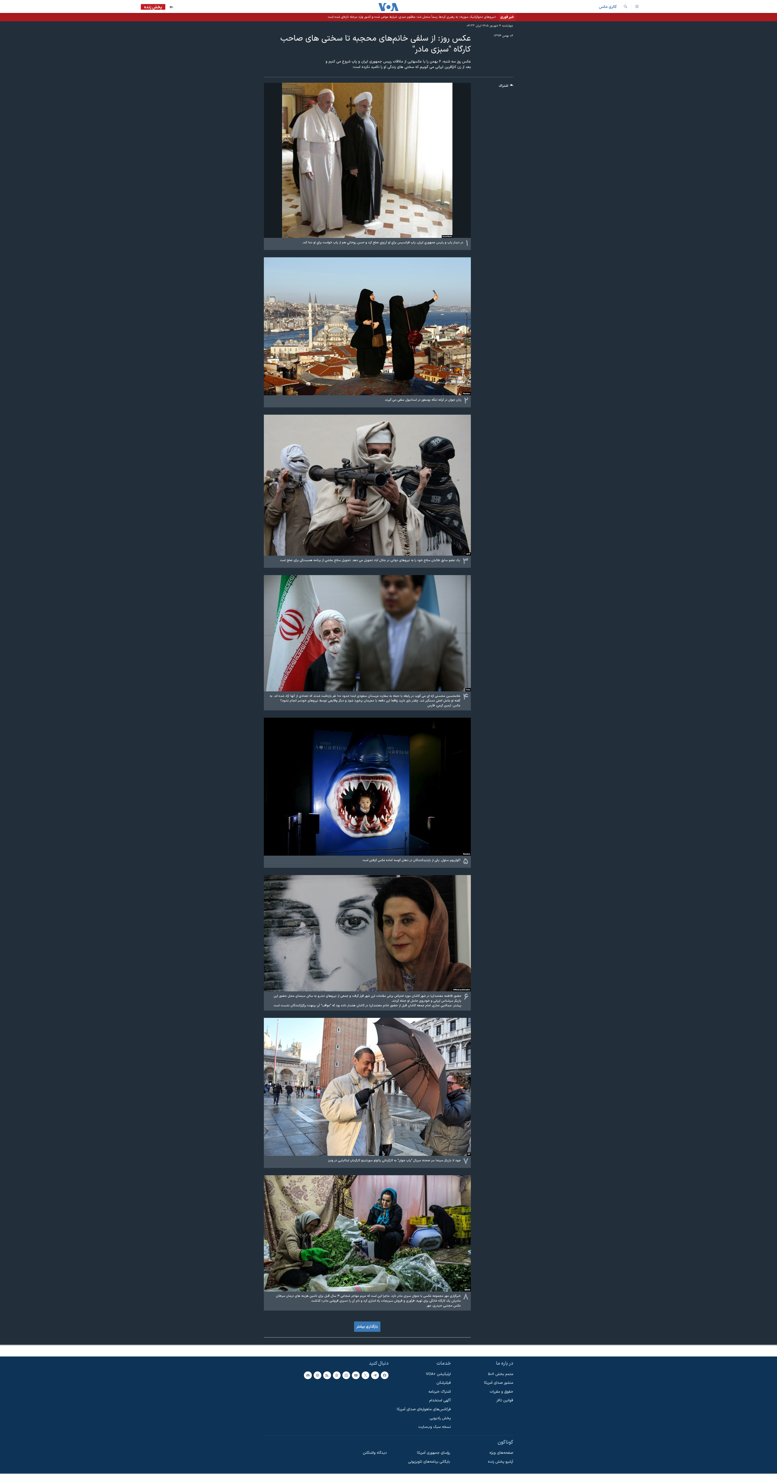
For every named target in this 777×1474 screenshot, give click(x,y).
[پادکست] (317, 1375)
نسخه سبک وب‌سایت (434, 1427)
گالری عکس (608, 7)
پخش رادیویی (440, 1418)
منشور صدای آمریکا (498, 1383)
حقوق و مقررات (501, 1392)
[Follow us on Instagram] (346, 1375)
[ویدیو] (171, 7)
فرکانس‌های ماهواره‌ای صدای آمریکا (424, 1409)
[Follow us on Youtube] (356, 1375)
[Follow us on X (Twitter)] (365, 1375)
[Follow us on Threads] (337, 1375)
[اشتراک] (308, 1375)
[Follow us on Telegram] (375, 1375)
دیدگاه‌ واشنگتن (375, 1453)
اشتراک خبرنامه (439, 1392)
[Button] (506, 87)
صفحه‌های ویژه (501, 1453)
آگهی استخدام (440, 1400)
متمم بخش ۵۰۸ (500, 1374)
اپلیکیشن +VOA (438, 1374)
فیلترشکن (443, 1383)
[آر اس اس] (327, 1375)
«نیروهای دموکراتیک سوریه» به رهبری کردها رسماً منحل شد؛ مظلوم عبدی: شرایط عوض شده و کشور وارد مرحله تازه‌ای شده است (412, 17)
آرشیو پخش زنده (500, 1461)
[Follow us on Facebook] (384, 1375)
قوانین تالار (504, 1400)
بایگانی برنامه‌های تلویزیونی (429, 1461)
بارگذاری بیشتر (367, 1326)
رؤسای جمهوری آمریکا (433, 1453)
